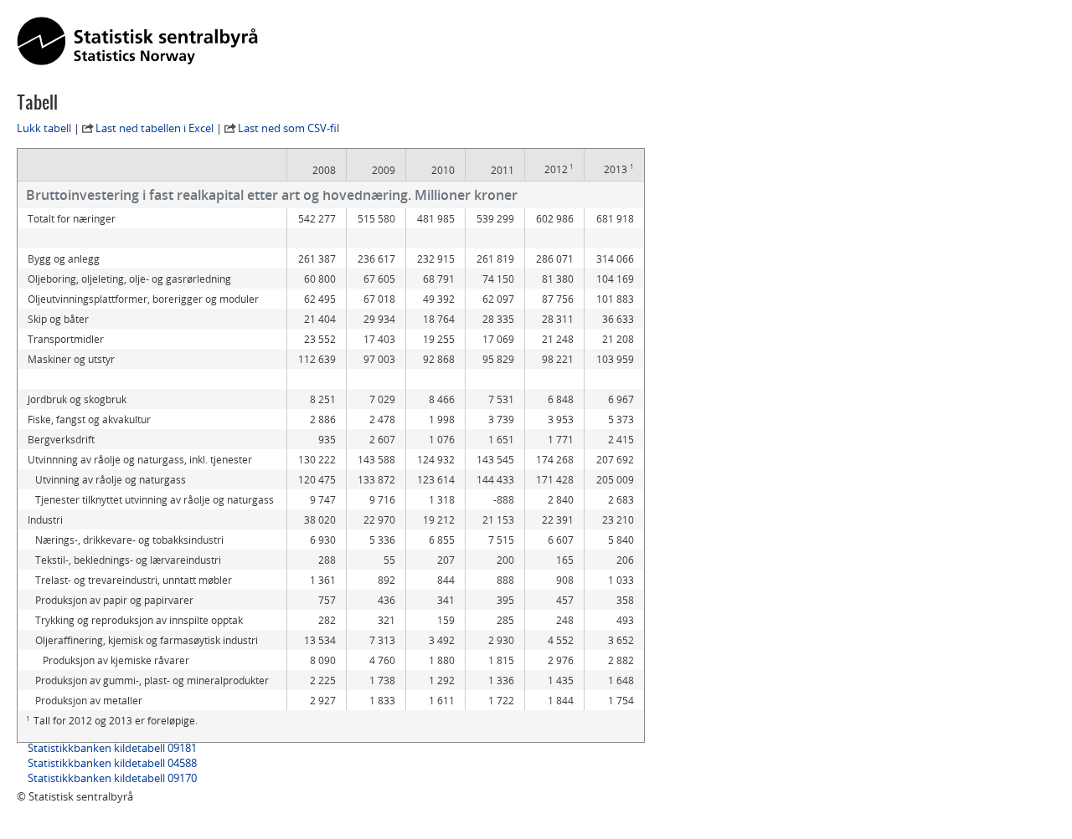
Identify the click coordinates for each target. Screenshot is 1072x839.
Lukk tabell (44, 128)
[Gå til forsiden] (137, 42)
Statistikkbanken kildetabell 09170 (112, 777)
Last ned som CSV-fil (288, 128)
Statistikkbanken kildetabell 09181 (112, 747)
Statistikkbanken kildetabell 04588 (112, 762)
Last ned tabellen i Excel (154, 128)
